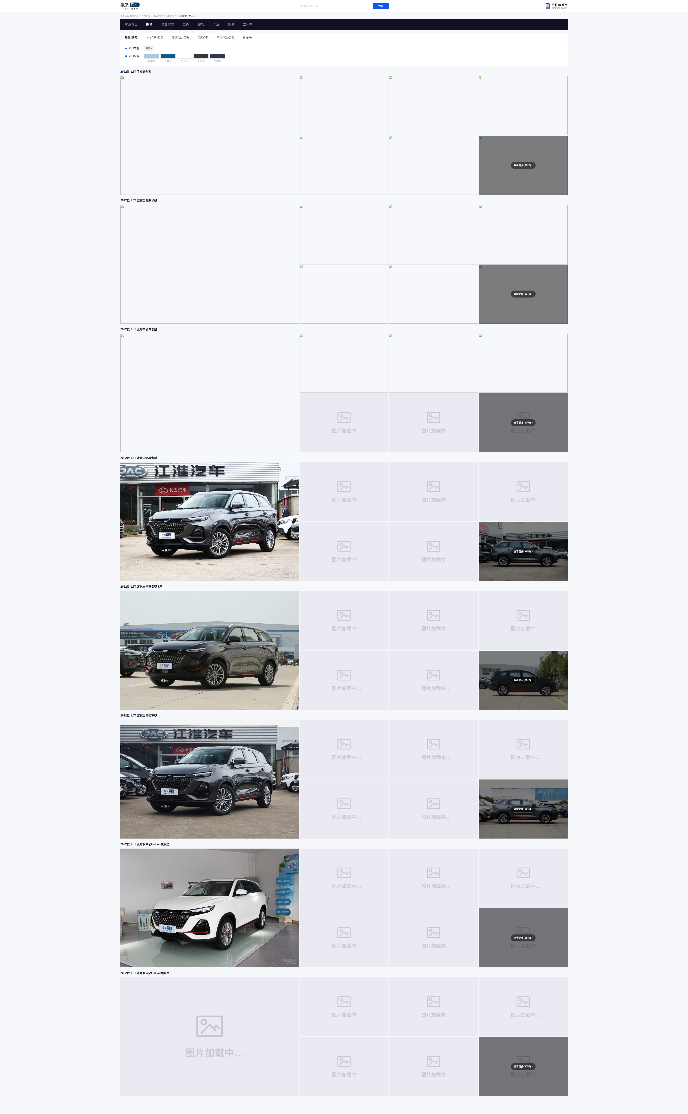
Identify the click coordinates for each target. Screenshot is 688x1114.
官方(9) (247, 37)
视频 (201, 24)
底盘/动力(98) (180, 37)
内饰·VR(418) (154, 37)
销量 (231, 24)
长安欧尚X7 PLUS (186, 15)
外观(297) (131, 37)
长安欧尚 (158, 15)
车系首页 (131, 24)
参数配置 (167, 24)
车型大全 (146, 15)
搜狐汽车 (130, 6)
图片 (149, 24)
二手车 (248, 24)
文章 (216, 24)
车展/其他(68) (225, 37)
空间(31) (202, 37)
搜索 (380, 5)
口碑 (186, 24)
